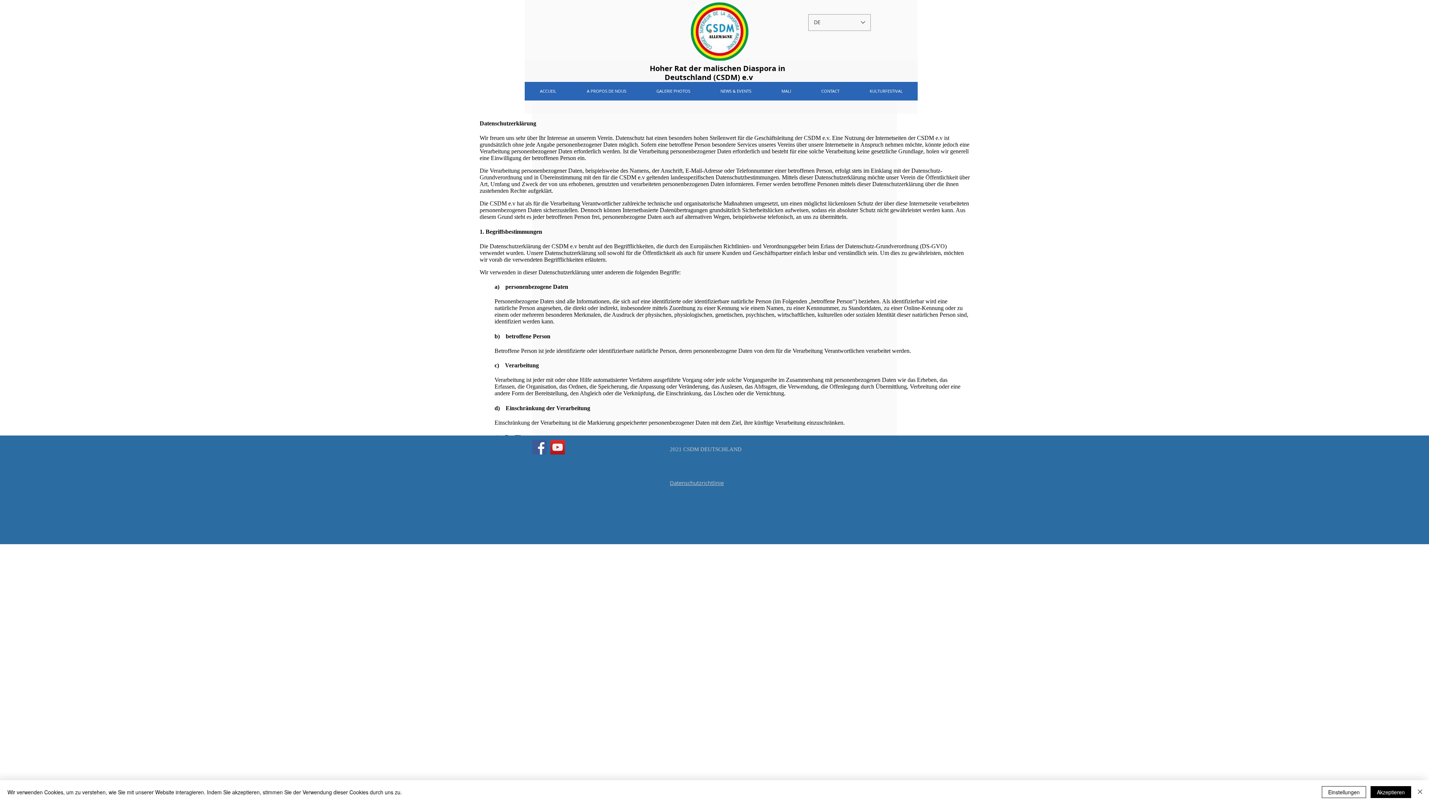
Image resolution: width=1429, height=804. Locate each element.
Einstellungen (1344, 792)
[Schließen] (1420, 792)
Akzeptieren (1391, 792)
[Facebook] (539, 447)
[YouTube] (557, 447)
